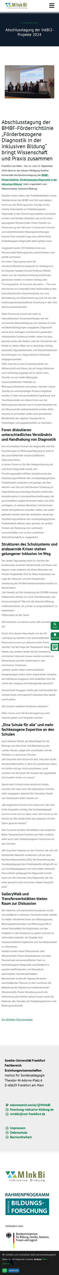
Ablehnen (14, 1270)
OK (4, 1270)
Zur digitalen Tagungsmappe (17, 1019)
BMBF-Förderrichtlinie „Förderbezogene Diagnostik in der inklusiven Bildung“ (29, 179)
